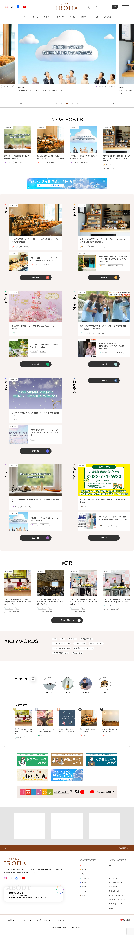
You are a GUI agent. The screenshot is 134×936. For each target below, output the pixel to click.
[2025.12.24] (104, 495)
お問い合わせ (60, 920)
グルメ (46, 16)
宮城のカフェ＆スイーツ (111, 168)
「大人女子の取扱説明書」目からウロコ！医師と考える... (23, 731)
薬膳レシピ (77, 653)
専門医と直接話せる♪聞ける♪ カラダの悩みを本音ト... (66, 731)
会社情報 (9, 920)
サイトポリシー (24, 920)
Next (113, 103)
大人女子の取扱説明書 (12, 612)
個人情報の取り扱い (42, 920)
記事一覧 (35, 277)
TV (14, 420)
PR (17, 608)
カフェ (35, 16)
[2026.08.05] (35, 235)
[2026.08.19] (35, 495)
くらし (96, 16)
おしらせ (108, 16)
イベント (24, 333)
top (5, 848)
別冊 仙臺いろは (96, 643)
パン (25, 16)
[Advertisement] (29, 826)
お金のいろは (109, 86)
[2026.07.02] (104, 235)
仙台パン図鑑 (8, 86)
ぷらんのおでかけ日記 (61, 643)
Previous (21, 103)
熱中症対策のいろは (98, 333)
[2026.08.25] (35, 408)
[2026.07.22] (104, 321)
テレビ (72, 16)
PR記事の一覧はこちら (67, 620)
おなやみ (84, 16)
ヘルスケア (59, 16)
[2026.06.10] (35, 321)
